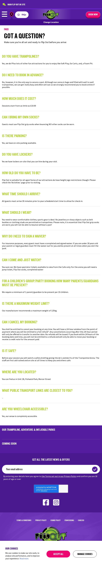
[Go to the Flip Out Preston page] (51, 18)
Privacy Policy (40, 520)
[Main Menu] (4, 16)
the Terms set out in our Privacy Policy (59, 476)
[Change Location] (11, 15)
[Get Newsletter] (95, 469)
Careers (81, 520)
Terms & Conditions (23, 520)
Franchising (69, 520)
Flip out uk (16, 4)
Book (93, 14)
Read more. (24, 558)
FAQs (24, 14)
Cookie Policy (55, 520)
